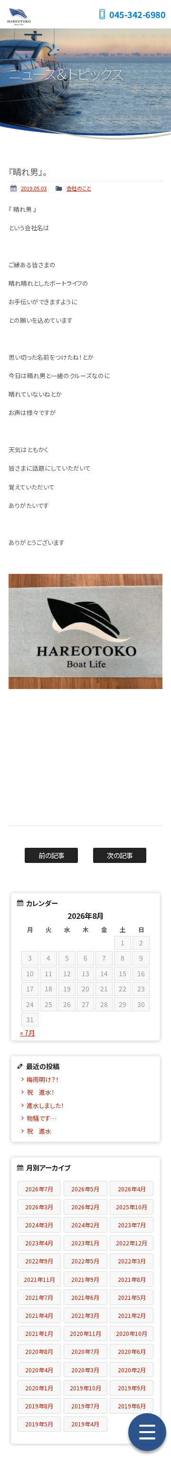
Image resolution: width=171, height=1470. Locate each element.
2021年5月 (132, 1297)
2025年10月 (131, 1207)
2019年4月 (85, 1424)
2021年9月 (85, 1279)
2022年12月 (131, 1243)
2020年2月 (132, 1370)
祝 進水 (42, 1130)
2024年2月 (85, 1225)
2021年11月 (39, 1279)
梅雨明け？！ (43, 1079)
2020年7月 (85, 1351)
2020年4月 (39, 1370)
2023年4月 (39, 1243)
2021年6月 (85, 1297)
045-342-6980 (137, 14)
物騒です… (42, 1118)
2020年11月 (85, 1333)
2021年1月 (39, 1333)
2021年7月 (39, 1297)
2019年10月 (85, 1388)
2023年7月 (132, 1225)
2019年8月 (39, 1406)
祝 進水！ (41, 1092)
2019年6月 (132, 1406)
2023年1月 (85, 1243)
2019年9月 (132, 1388)
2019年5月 (39, 1424)
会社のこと (78, 188)
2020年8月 (39, 1351)
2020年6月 (132, 1351)
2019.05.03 (34, 188)
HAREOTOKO (47, 14)
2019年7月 (85, 1406)
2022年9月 (39, 1261)
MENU (147, 1432)
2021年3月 (85, 1315)
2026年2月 (85, 1207)
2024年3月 (39, 1225)
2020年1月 (39, 1388)
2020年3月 (85, 1370)
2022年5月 (85, 1261)
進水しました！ (45, 1105)
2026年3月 (39, 1207)
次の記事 (120, 855)
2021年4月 (39, 1315)
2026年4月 (132, 1189)
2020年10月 (131, 1333)
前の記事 (51, 855)
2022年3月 (132, 1261)
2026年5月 (85, 1189)
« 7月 (27, 1032)
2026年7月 (39, 1189)
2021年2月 (132, 1315)
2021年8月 (132, 1279)
